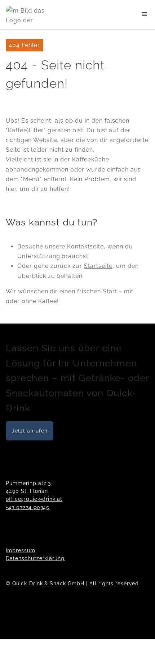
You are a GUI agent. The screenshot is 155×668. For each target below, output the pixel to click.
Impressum (20, 550)
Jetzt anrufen (29, 431)
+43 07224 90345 (27, 507)
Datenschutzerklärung (35, 558)
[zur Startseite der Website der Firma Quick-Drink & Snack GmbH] (27, 15)
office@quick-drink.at (34, 499)
